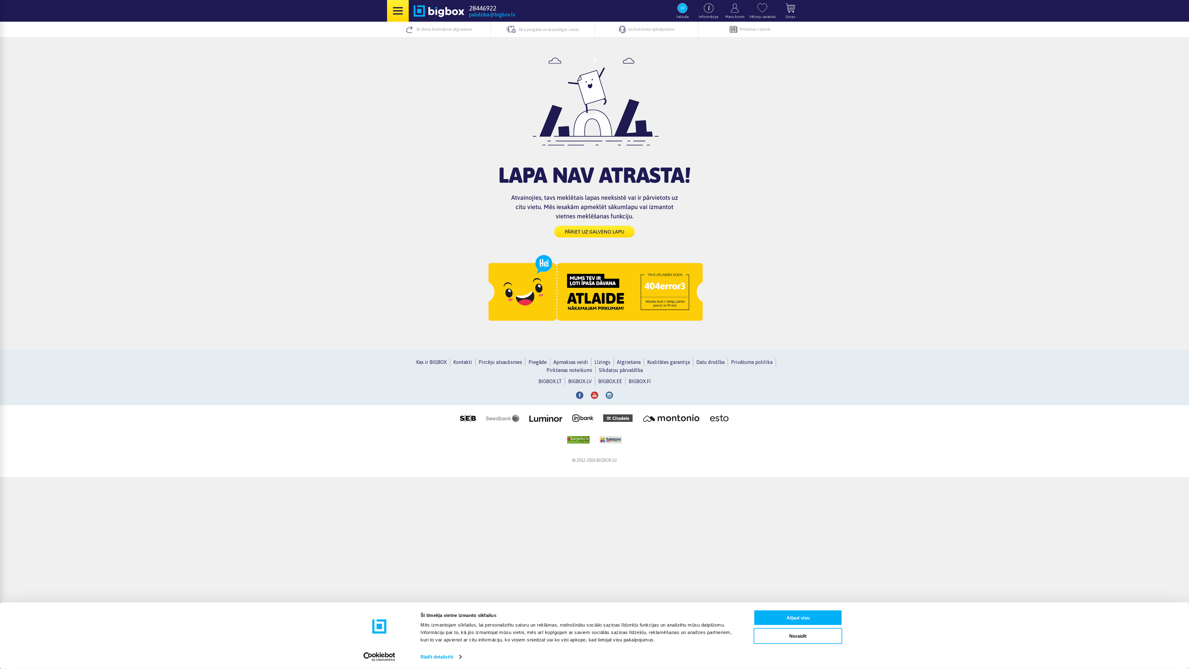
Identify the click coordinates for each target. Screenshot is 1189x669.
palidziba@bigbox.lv (492, 14)
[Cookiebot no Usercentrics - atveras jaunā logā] (379, 657)
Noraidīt (798, 635)
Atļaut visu (798, 617)
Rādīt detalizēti (436, 656)
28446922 (482, 8)
